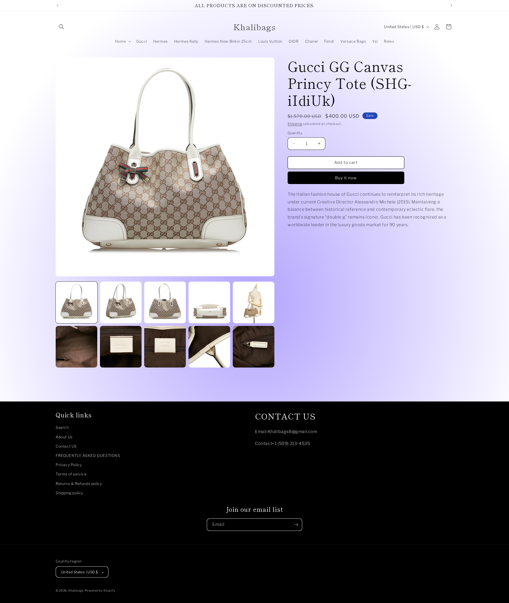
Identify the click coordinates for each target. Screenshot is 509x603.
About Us (64, 437)
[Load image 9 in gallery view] (209, 347)
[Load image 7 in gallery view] (121, 347)
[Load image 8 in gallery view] (165, 347)
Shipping (295, 124)
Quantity (295, 133)
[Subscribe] (296, 524)
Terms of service (71, 474)
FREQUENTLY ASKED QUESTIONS (88, 455)
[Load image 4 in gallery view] (209, 302)
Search (62, 427)
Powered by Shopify (100, 591)
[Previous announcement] (57, 5)
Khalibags (76, 591)
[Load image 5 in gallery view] (253, 302)
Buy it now (346, 178)
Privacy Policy (69, 465)
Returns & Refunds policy (79, 483)
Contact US (66, 446)
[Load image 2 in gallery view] (121, 302)
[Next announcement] (451, 5)
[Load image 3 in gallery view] (165, 302)
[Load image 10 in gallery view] (253, 347)
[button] (61, 27)
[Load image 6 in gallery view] (76, 347)
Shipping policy (69, 493)
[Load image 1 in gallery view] (76, 302)
